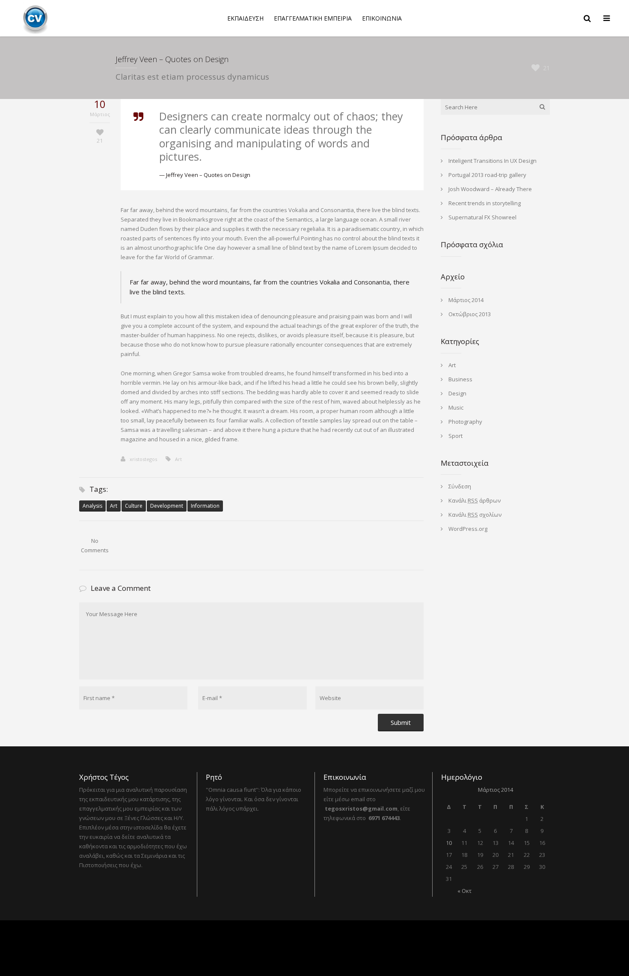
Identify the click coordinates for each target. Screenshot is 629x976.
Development (166, 505)
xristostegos (143, 459)
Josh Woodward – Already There (490, 189)
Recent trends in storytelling (484, 203)
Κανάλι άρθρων (474, 500)
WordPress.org (467, 529)
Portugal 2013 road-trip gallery (487, 175)
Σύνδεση (459, 486)
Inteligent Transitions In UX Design (492, 161)
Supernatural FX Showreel (482, 217)
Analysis (92, 505)
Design (457, 393)
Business (460, 379)
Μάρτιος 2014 (466, 300)
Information (205, 505)
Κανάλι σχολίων (474, 514)
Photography (465, 421)
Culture (133, 505)
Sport (455, 436)
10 (449, 843)
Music (455, 407)
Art (178, 459)
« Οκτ (464, 891)
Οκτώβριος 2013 (469, 314)
